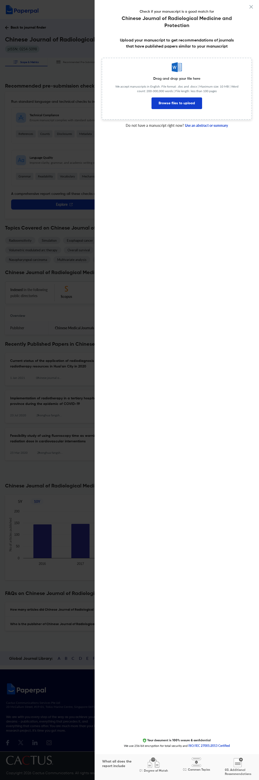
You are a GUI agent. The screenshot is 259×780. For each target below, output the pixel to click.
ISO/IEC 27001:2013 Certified (209, 746)
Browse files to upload (177, 103)
